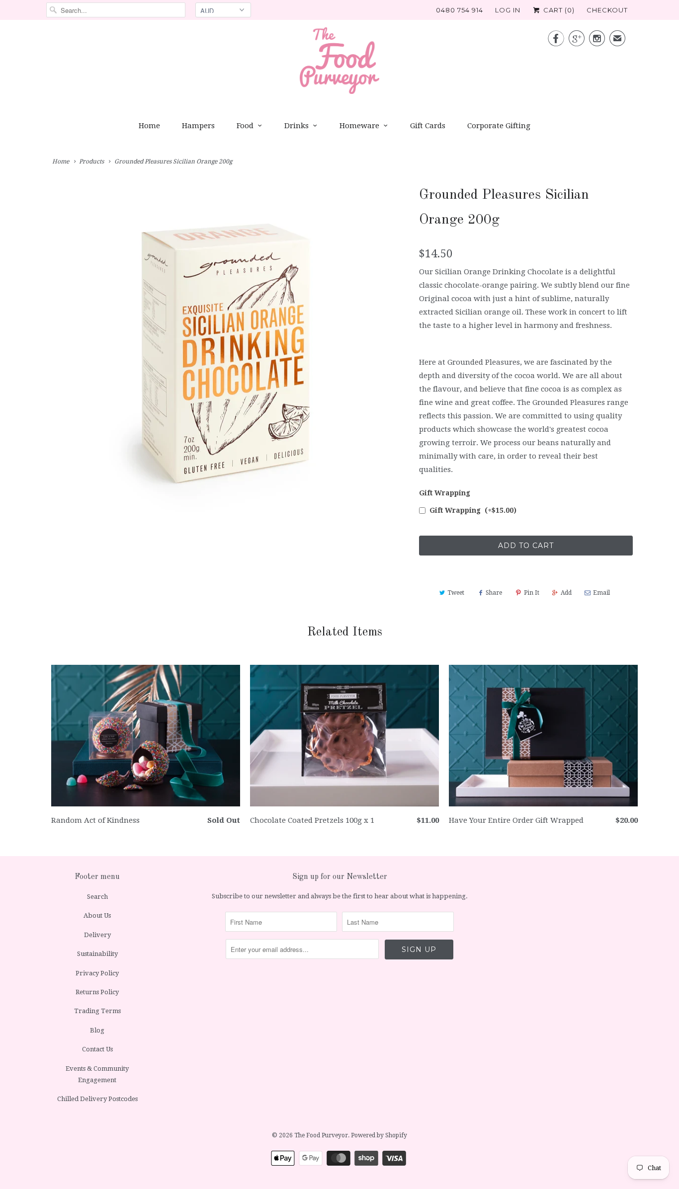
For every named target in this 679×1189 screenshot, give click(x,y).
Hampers (198, 125)
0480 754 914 (459, 10)
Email (601, 592)
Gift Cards (427, 125)
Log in (507, 10)
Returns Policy (97, 992)
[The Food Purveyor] (339, 63)
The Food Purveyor (321, 1135)
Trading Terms (97, 1011)
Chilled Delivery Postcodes (97, 1099)
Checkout (607, 10)
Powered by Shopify (379, 1135)
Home (149, 125)
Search (97, 896)
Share (494, 592)
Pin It (531, 592)
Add (566, 592)
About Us (97, 915)
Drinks (296, 125)
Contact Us (97, 1049)
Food (245, 125)
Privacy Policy (97, 973)
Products (91, 161)
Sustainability (97, 953)
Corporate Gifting (498, 125)
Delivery (97, 935)
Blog (97, 1030)
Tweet (455, 592)
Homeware (359, 125)
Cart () (558, 10)
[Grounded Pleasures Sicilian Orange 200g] (227, 357)
